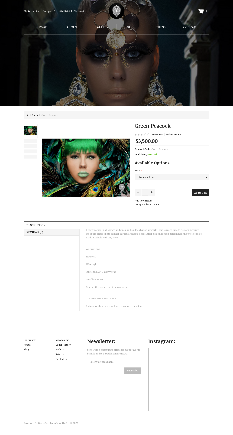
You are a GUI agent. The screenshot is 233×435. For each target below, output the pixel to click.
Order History (63, 344)
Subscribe (132, 370)
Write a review (173, 134)
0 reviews (157, 134)
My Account (62, 340)
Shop (35, 115)
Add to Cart (200, 192)
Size (137, 170)
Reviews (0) (34, 232)
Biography (30, 340)
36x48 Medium (145, 177)
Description (35, 225)
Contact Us (61, 359)
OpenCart (43, 423)
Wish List (60, 349)
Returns (59, 354)
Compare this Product (147, 204)
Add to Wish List (143, 200)
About (27, 344)
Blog (26, 349)
